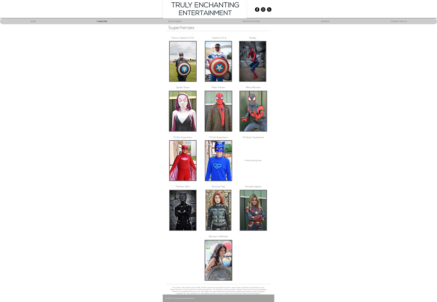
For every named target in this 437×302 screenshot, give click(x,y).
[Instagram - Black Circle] (263, 9)
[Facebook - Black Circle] (257, 9)
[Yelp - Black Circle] (269, 9)
